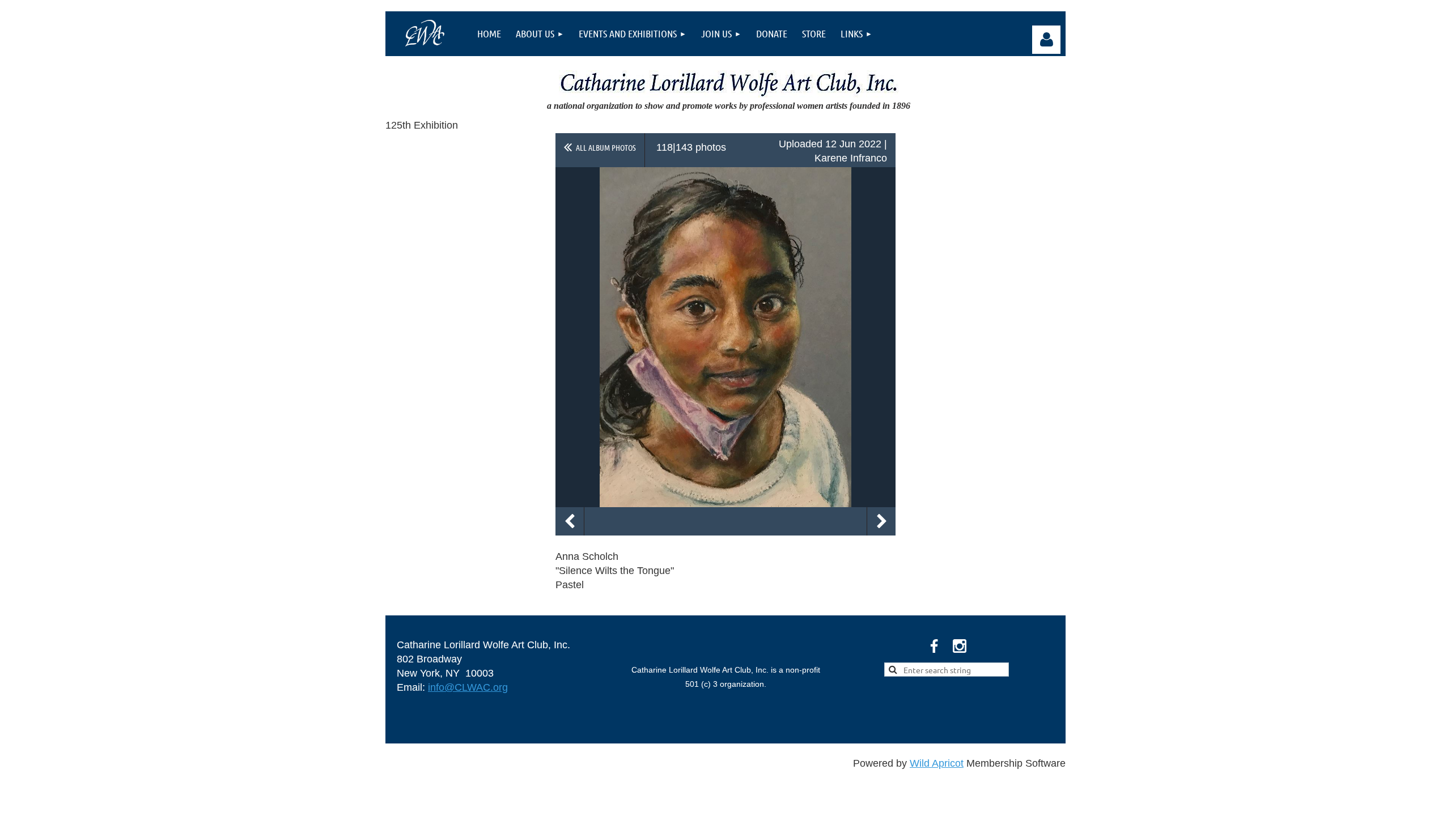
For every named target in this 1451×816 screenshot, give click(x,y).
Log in (1046, 40)
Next (881, 521)
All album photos (606, 147)
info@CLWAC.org (468, 687)
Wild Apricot (937, 763)
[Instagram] (960, 646)
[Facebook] (934, 646)
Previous (569, 521)
